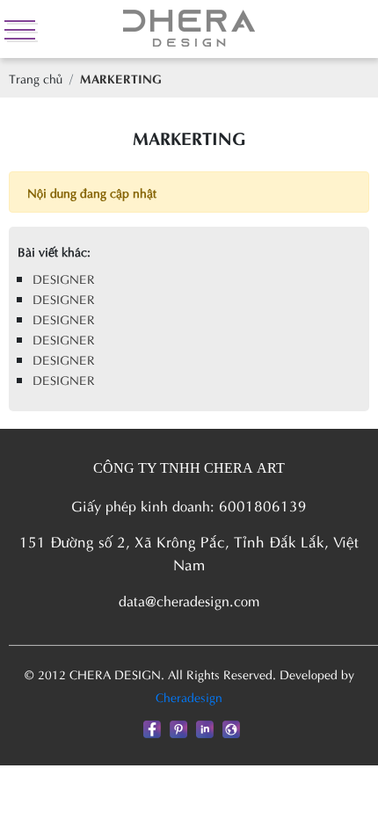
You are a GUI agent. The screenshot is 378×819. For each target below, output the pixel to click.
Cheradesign (189, 696)
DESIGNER (64, 278)
